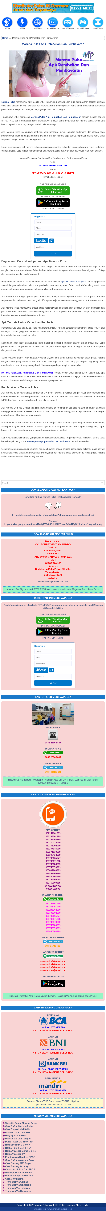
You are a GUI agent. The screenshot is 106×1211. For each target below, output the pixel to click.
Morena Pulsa (8, 102)
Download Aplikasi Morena (19, 1175)
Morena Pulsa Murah (44, 1205)
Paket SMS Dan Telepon (18, 1139)
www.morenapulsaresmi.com (53, 581)
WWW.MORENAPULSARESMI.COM (59, 1209)
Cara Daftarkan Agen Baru (19, 1160)
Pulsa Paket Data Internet (19, 1142)
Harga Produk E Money (17, 1145)
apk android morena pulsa (73, 281)
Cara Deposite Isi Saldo (17, 1129)
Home (5, 38)
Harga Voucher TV (15, 1154)
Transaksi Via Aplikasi (16, 1182)
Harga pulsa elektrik (16, 1135)
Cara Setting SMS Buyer (18, 1163)
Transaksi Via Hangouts (18, 1191)
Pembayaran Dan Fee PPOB (20, 1157)
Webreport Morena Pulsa (18, 1172)
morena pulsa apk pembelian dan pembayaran (49, 441)
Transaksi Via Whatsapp (18, 1185)
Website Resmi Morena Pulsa (21, 1123)
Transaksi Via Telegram (17, 1188)
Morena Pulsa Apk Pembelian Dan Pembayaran (53, 44)
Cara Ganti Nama (14, 1179)
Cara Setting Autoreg (17, 1166)
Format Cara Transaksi (17, 1132)
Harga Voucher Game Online (20, 1151)
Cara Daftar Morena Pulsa (19, 1126)
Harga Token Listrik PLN (18, 1148)
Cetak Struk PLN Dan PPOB (20, 1169)
